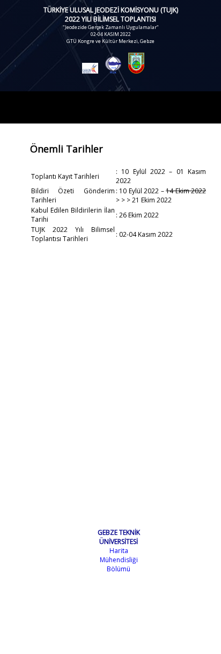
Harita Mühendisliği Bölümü (119, 559)
